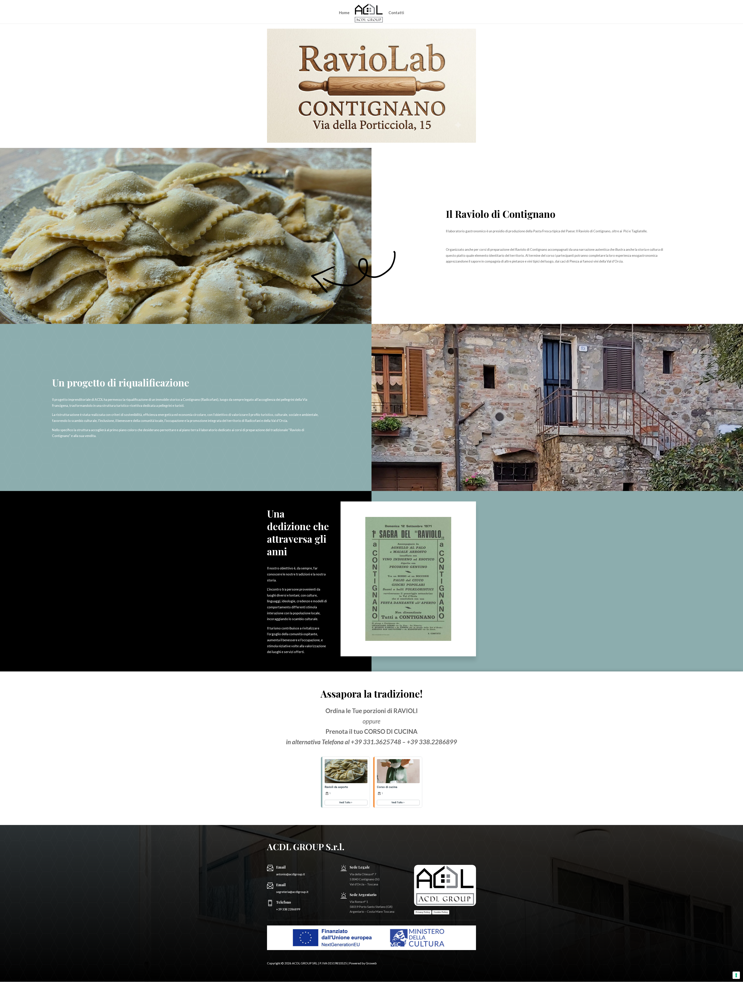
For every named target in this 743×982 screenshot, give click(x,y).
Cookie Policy (441, 912)
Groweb (371, 963)
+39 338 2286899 (288, 909)
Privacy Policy (423, 912)
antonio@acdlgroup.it (290, 874)
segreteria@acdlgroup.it (292, 892)
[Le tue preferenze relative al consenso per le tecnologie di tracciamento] (736, 975)
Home (344, 13)
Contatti (396, 13)
